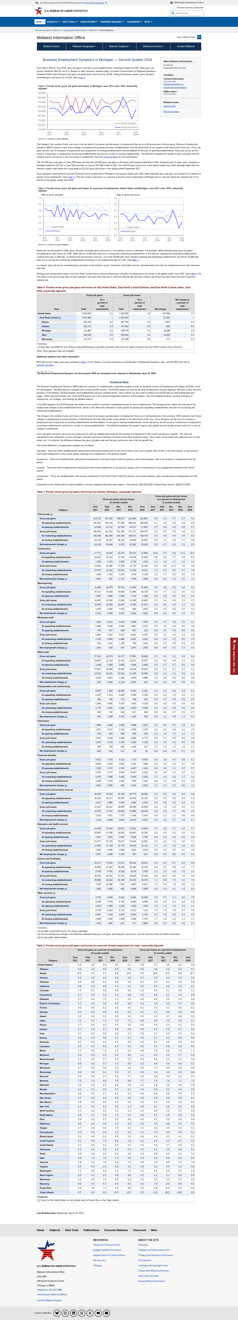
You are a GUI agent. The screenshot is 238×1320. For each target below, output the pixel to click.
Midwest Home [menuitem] (51, 46)
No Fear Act (99, 1260)
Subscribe (199, 7)
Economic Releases (116, 1230)
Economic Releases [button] (111, 21)
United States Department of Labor (188, 2)
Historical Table (170, 106)
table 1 (135, 260)
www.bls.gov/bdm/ (45, 365)
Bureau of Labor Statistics (48, 30)
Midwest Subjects (118, 46)
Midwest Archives (152, 46)
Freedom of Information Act (154, 1249)
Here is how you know (94, 2)
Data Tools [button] (69, 21)
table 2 (84, 362)
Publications (91, 1230)
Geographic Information (74, 30)
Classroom (139, 1230)
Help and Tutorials (148, 1275)
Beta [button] (147, 21)
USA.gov (97, 1265)
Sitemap (143, 1244)
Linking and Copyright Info (153, 1265)
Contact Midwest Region (49, 1300)
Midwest (93, 30)
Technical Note (110, 157)
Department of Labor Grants (109, 1255)
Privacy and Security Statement (155, 1255)
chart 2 (71, 177)
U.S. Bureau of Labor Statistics (66, 11)
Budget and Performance (107, 1249)
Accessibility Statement (151, 1281)
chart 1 (81, 77)
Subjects (54, 1230)
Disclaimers (144, 1260)
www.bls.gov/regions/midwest (175, 87)
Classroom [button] (133, 21)
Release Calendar (185, 7)
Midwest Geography (83, 46)
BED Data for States (171, 112)
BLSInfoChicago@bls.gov (174, 84)
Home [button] (39, 21)
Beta (154, 1230)
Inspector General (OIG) (106, 1244)
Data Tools (72, 1230)
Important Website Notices (153, 1270)
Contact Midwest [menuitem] (186, 46)
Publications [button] (88, 21)
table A (193, 274)
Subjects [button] (52, 21)
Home (40, 1230)
